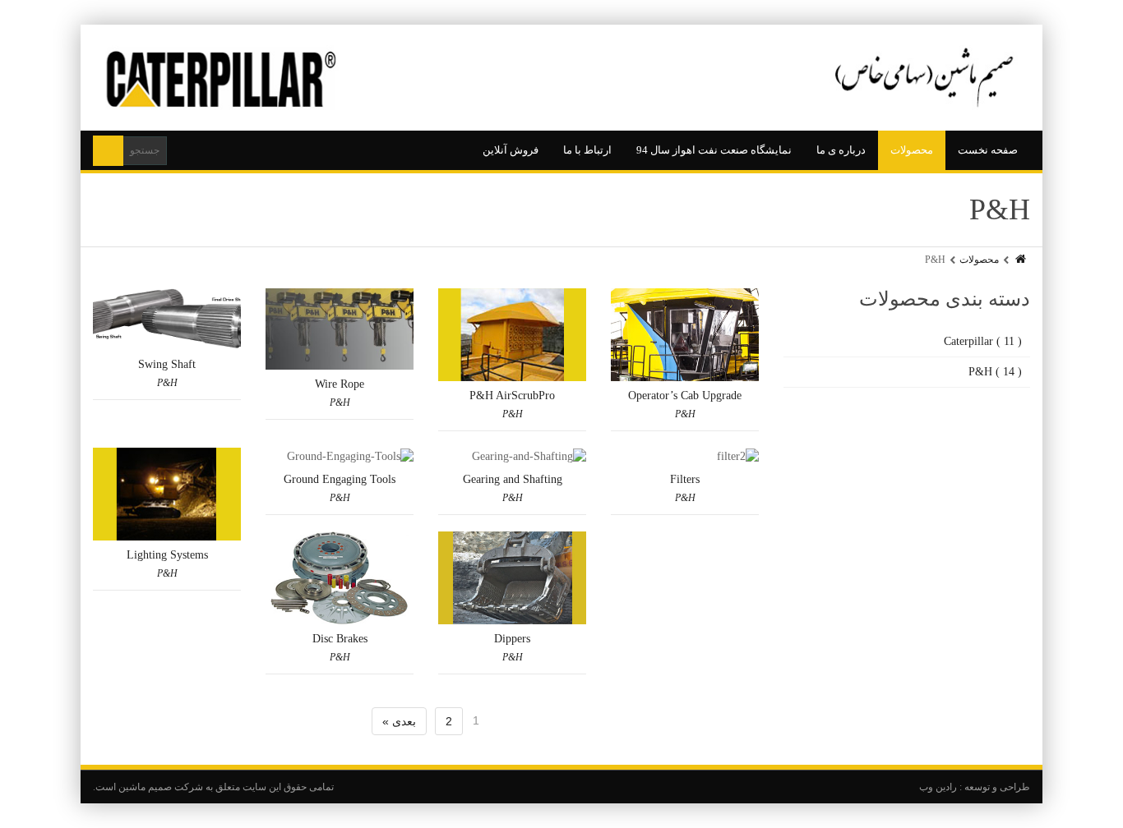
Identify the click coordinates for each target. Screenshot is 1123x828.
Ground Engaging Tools (339, 479)
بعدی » (399, 721)
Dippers (512, 638)
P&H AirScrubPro (512, 395)
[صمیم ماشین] (561, 77)
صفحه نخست (988, 150)
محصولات (911, 150)
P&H (167, 383)
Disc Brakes (339, 638)
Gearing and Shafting (512, 479)
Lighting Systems (167, 555)
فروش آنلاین (510, 150)
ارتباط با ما (587, 150)
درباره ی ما (841, 150)
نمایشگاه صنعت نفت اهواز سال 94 (714, 150)
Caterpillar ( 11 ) (983, 341)
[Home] (1019, 259)
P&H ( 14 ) (995, 372)
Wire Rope (339, 384)
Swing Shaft (167, 364)
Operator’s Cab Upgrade (685, 395)
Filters (685, 479)
